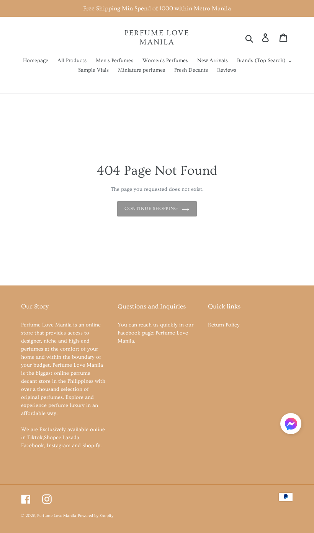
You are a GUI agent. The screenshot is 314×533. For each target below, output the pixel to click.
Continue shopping (151, 208)
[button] (290, 425)
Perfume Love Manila (156, 37)
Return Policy (224, 325)
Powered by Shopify (95, 515)
